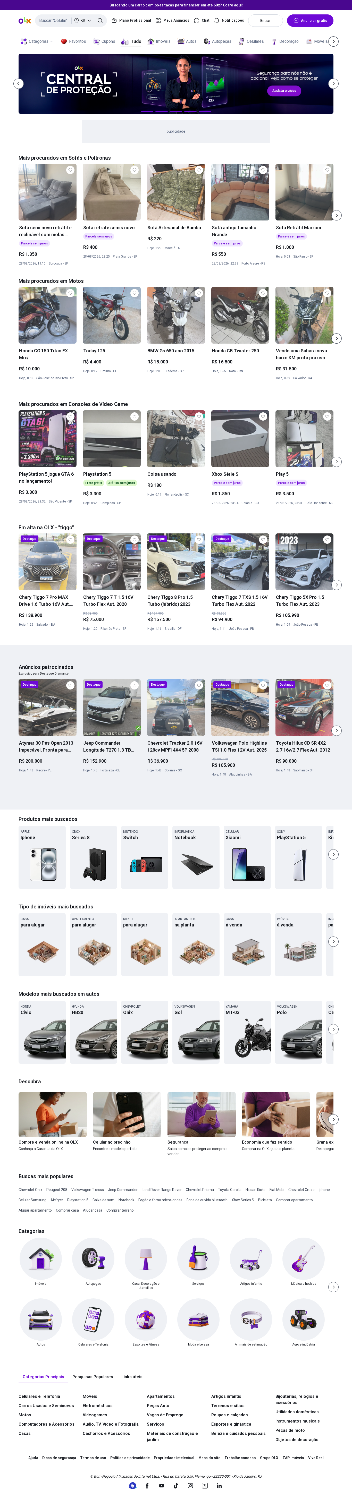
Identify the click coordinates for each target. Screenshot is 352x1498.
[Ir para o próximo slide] (336, 215)
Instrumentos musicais (297, 1421)
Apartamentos (161, 1396)
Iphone (324, 1190)
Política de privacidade (130, 1458)
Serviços (155, 1424)
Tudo (136, 41)
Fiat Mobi (277, 1190)
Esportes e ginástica (231, 1424)
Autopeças (221, 41)
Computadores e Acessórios (46, 1424)
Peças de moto (290, 1430)
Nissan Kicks (255, 1190)
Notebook (126, 1200)
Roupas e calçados (229, 1414)
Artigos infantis (226, 1396)
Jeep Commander (123, 1190)
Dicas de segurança (59, 1458)
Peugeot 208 (56, 1190)
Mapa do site (209, 1458)
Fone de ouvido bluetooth (207, 1200)
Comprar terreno (120, 1210)
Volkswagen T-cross (87, 1190)
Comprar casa (67, 1210)
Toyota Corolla (229, 1190)
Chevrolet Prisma (200, 1190)
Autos (191, 41)
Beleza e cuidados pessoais (238, 1433)
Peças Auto (158, 1405)
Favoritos (77, 41)
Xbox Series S (243, 1200)
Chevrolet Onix (30, 1190)
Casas (25, 1433)
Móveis (321, 41)
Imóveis (163, 41)
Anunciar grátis (314, 21)
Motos (25, 1414)
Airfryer (57, 1200)
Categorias (38, 41)
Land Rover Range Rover (162, 1190)
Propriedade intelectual (174, 1458)
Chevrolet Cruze (301, 1190)
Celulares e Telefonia (39, 1396)
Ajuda (33, 1458)
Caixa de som (103, 1200)
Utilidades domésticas (297, 1411)
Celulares (255, 41)
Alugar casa (92, 1210)
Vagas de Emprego (165, 1414)
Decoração (289, 41)
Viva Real (316, 1458)
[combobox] (71, 20)
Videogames (95, 1414)
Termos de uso (93, 1458)
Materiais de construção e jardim (172, 1436)
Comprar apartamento (294, 1200)
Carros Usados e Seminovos (46, 1405)
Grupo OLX (269, 1458)
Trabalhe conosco (240, 1458)
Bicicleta (265, 1200)
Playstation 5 (77, 1200)
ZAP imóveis (293, 1458)
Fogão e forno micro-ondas (160, 1200)
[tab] (43, 1377)
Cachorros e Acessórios (106, 1433)
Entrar (265, 21)
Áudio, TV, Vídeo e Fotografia (111, 1424)
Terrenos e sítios (228, 1405)
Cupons (108, 41)
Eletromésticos (98, 1405)
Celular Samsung (32, 1200)
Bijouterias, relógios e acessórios (296, 1399)
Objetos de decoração (297, 1439)
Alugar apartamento (35, 1210)
